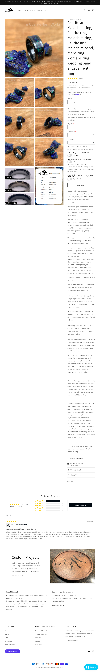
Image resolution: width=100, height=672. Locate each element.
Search (7, 634)
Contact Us (8, 641)
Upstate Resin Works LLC (47, 667)
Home (7, 631)
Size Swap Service (58, 605)
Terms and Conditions (42, 631)
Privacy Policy (39, 638)
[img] (11, 521)
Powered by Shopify (58, 667)
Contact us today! (18, 575)
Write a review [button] (80, 505)
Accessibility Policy (41, 634)
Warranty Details (10, 644)
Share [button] (71, 481)
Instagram (38, 644)
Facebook (38, 641)
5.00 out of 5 (24, 504)
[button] (25, 10)
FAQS (6, 638)
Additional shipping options (75, 87)
